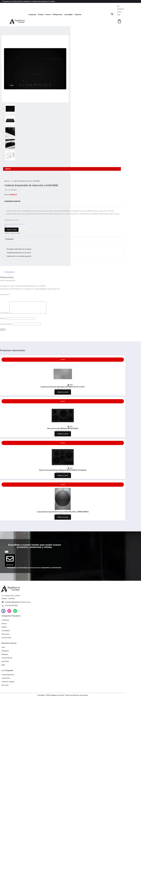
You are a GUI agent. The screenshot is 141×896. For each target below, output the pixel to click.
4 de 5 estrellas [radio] (32, 297)
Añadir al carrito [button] (62, 392)
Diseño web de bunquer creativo (63, 697)
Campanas (32, 14)
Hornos (48, 14)
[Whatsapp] (15, 611)
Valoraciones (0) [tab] (9, 272)
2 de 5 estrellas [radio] (13, 297)
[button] (2, 34)
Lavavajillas (68, 14)
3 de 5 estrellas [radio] (23, 297)
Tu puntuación (5, 294)
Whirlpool (13, 194)
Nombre (3, 318)
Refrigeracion (57, 14)
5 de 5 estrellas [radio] (41, 297)
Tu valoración (4, 313)
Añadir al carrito (11, 229)
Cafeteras (77, 14)
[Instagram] (9, 611)
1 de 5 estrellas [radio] (4, 297)
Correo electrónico (6, 324)
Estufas (41, 14)
